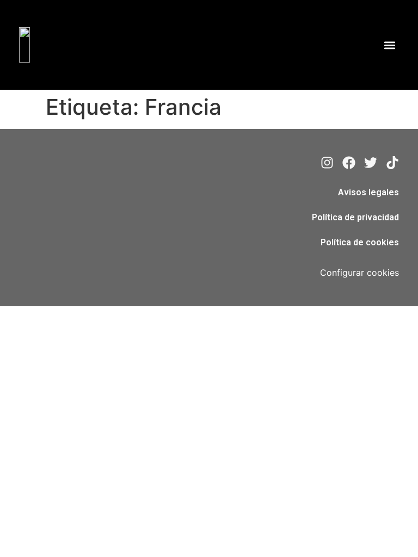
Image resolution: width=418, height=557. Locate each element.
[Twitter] (370, 162)
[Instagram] (327, 162)
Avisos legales (368, 192)
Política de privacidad (355, 217)
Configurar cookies (359, 272)
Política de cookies (360, 242)
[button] (390, 45)
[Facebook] (348, 162)
